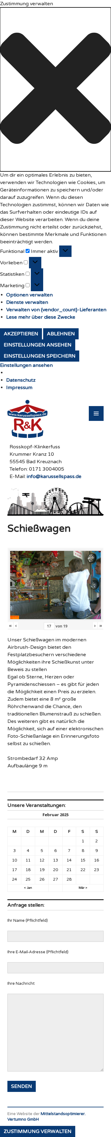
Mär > (83, 888)
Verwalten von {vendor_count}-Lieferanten (56, 310)
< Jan (28, 888)
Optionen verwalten (29, 295)
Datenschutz (20, 380)
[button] (55, 89)
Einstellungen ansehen (38, 345)
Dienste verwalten (27, 302)
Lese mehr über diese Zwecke (40, 317)
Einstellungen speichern (40, 356)
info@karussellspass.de (54, 476)
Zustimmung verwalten (38, 1131)
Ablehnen (61, 334)
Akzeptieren (21, 334)
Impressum (19, 387)
